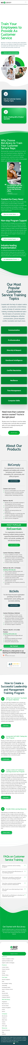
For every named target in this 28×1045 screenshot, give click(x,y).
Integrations (4, 1001)
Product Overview (5, 969)
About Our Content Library (11, 214)
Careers (3, 1021)
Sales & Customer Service (7, 989)
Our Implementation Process (11, 259)
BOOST (3, 1011)
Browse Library (5, 975)
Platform (4, 971)
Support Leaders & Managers (8, 962)
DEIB (3, 981)
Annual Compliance (6, 979)
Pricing (3, 973)
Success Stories (5, 1005)
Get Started (14, 646)
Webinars (4, 1034)
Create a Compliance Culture (8, 958)
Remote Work (5, 993)
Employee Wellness (6, 997)
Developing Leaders (6, 987)
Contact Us (4, 1018)
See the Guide (6, 759)
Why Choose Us (5, 1003)
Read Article (5, 725)
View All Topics (14, 433)
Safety (3, 991)
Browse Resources (6, 1030)
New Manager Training (7, 983)
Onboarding (4, 985)
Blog (3, 1032)
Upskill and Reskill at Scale (7, 960)
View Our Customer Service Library (11, 53)
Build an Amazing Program (11, 239)
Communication (5, 995)
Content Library (5, 967)
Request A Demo (14, 953)
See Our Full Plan (14, 481)
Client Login (4, 1025)
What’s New (4, 1019)
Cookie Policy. (16, 1041)
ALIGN (3, 1009)
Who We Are (4, 1016)
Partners (4, 1023)
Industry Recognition (6, 1007)
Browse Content (6, 832)
